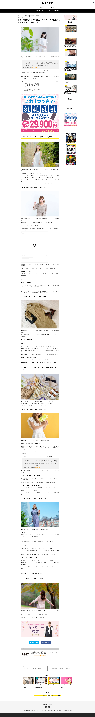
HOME (24, 710)
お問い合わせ (69, 710)
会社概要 (31, 710)
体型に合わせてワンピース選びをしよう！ (31, 90)
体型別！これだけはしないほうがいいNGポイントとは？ (33, 86)
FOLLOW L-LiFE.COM (47, 704)
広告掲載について (60, 710)
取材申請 (65, 710)
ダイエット (45, 695)
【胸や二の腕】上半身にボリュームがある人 (33, 84)
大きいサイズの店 (58, 695)
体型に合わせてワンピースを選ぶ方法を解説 (31, 83)
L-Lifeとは (28, 710)
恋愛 (52, 695)
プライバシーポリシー (38, 710)
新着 (37, 10)
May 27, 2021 (34, 67)
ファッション (47, 10)
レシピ (40, 695)
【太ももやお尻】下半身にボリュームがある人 (33, 85)
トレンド (35, 695)
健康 (49, 695)
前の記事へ (25, 666)
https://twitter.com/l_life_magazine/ (40, 655)
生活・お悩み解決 (55, 10)
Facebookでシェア (46, 642)
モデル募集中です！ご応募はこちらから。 (49, 710)
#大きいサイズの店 (21, 17)
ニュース (41, 10)
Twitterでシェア (34, 642)
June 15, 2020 (37, 467)
